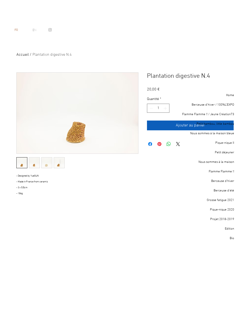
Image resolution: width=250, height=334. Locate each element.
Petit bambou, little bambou (215, 124)
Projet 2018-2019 (222, 219)
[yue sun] (50, 30)
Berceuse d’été (224, 191)
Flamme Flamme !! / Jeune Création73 (209, 114)
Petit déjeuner (224, 153)
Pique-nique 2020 (222, 210)
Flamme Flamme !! (221, 172)
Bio (232, 238)
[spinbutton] (158, 108)
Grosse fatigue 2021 (220, 200)
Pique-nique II (224, 143)
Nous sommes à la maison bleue (212, 133)
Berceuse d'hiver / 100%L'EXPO (213, 105)
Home (230, 95)
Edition (229, 229)
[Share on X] (178, 144)
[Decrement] (151, 108)
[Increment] (166, 108)
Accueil (22, 54)
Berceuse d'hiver (222, 181)
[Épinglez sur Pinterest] (159, 144)
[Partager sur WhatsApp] (169, 144)
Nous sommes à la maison (216, 162)
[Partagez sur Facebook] (150, 144)
